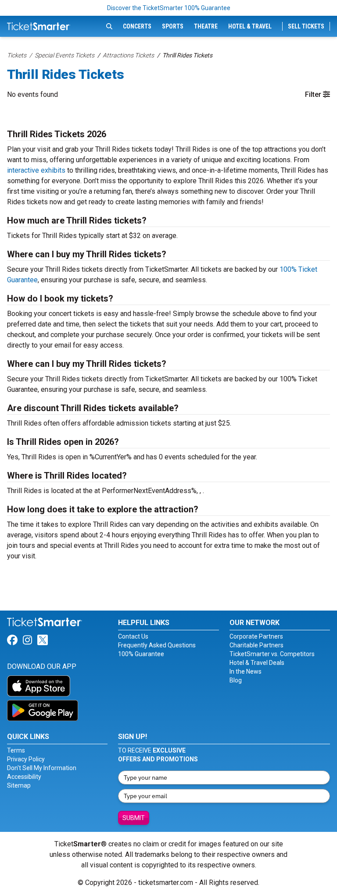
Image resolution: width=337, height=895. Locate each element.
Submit (133, 817)
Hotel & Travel (250, 26)
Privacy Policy (26, 759)
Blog (235, 680)
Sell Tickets (306, 26)
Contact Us (133, 636)
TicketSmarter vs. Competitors (272, 653)
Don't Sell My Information (41, 767)
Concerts (137, 26)
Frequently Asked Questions (157, 645)
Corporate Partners (256, 636)
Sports (172, 26)
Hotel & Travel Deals (256, 662)
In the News (245, 671)
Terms (16, 750)
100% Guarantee (141, 653)
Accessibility (24, 776)
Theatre (206, 26)
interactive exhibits (36, 170)
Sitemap (19, 785)
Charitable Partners (256, 645)
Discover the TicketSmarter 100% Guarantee (168, 7)
